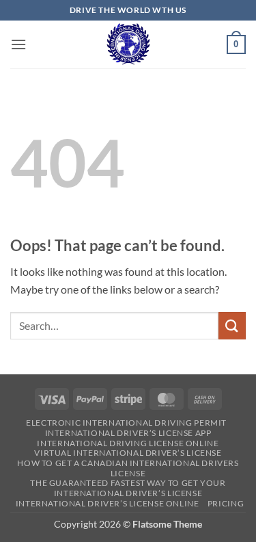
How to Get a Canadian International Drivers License (127, 468)
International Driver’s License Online (107, 503)
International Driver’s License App (128, 433)
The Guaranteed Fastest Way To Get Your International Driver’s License (127, 488)
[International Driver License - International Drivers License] (128, 44)
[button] (18, 44)
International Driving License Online (127, 443)
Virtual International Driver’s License (127, 453)
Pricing (226, 503)
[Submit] (232, 325)
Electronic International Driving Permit (126, 422)
